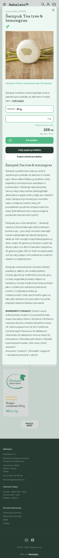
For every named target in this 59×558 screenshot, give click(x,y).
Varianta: (11, 109)
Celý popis (18, 100)
